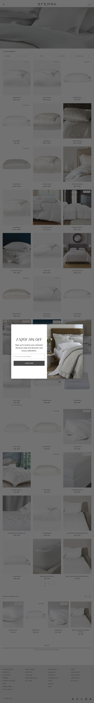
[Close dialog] (80, 326)
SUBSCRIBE (29, 363)
